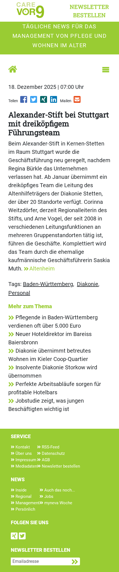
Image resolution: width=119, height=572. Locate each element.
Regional (23, 496)
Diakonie (87, 284)
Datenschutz (53, 453)
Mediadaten (25, 466)
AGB (45, 459)
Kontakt (22, 447)
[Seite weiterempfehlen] (77, 101)
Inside (20, 490)
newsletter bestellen (89, 11)
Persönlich (24, 509)
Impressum (25, 459)
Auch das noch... (59, 490)
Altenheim (42, 268)
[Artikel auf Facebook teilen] (24, 101)
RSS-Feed (50, 447)
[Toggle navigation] (106, 70)
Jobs (48, 496)
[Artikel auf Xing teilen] (44, 101)
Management (27, 502)
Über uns (23, 453)
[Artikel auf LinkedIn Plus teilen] (54, 101)
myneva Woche (57, 502)
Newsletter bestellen (60, 466)
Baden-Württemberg (48, 284)
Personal (19, 293)
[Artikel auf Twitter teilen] (34, 101)
